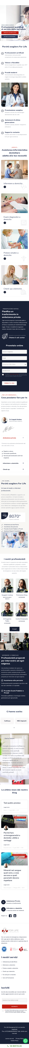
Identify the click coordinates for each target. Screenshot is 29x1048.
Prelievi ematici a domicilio (10, 968)
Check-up (6, 469)
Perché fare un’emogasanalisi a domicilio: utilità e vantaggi (12, 837)
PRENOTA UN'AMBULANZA (10, 32)
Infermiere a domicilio (10, 463)
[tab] (14, 438)
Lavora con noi (9, 1038)
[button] (14, 629)
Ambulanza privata (9, 438)
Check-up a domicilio (9, 971)
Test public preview (12, 803)
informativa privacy (14, 374)
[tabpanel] (7, 721)
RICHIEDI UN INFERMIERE (9, 36)
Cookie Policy (14, 1040)
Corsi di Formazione (8, 978)
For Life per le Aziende (9, 974)
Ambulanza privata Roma (10, 962)
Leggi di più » (7, 807)
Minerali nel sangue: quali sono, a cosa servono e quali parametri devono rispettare (12, 875)
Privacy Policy (20, 1038)
